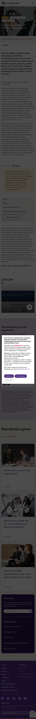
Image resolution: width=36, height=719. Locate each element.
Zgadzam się (9, 376)
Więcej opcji (9, 380)
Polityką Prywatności (23, 369)
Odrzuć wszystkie (21, 376)
